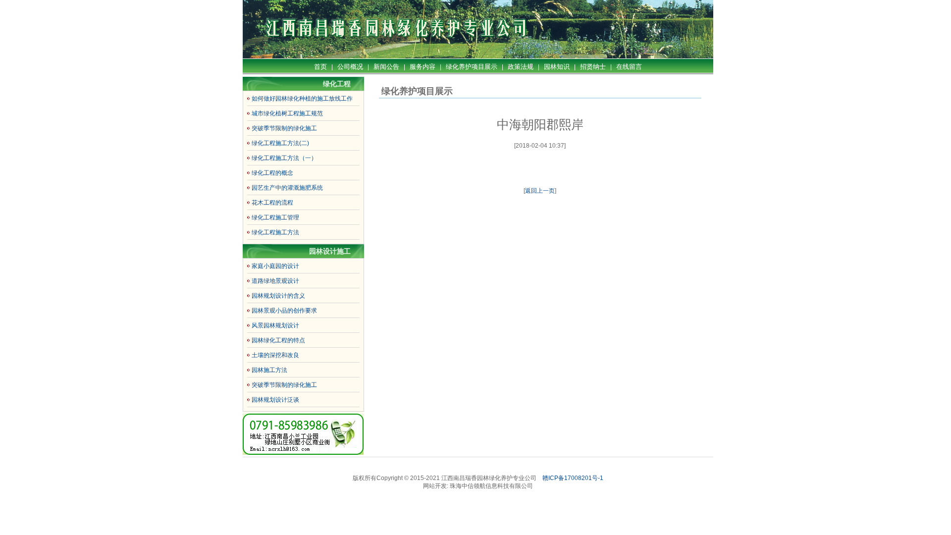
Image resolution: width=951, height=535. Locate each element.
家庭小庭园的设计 (275, 266)
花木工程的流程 (272, 202)
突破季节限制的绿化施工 (284, 128)
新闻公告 (386, 66)
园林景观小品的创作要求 (284, 310)
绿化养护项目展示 (471, 66)
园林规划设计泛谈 (275, 399)
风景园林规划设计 (275, 325)
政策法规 (520, 66)
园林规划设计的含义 (278, 295)
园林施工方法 (269, 370)
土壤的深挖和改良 (275, 355)
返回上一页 (540, 190)
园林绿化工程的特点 (278, 340)
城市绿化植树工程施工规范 (287, 113)
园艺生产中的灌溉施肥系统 (287, 187)
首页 (320, 66)
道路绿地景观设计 (275, 280)
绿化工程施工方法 (275, 232)
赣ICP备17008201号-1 (572, 478)
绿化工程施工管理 (275, 217)
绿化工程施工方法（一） (284, 158)
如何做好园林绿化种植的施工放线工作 (302, 98)
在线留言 (629, 66)
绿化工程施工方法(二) (280, 143)
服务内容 (422, 66)
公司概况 (350, 66)
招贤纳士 (593, 66)
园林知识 (557, 66)
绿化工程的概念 (272, 172)
